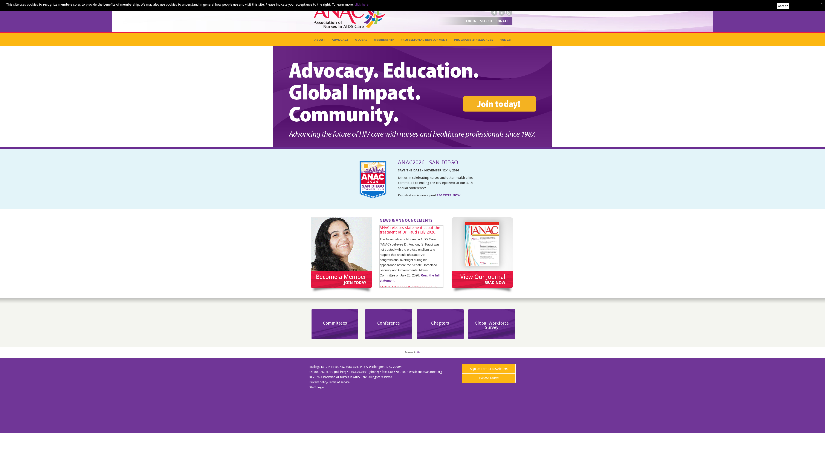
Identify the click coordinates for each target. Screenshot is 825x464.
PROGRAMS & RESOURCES (473, 40)
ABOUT (319, 40)
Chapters (440, 323)
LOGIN (471, 21)
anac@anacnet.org (430, 372)
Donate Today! (489, 378)
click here (361, 4)
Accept (783, 6)
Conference (388, 323)
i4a (418, 352)
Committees (335, 323)
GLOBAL (361, 40)
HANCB (505, 40)
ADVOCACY (340, 40)
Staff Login (316, 387)
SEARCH (486, 21)
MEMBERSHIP (384, 40)
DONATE (501, 21)
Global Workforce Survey (492, 325)
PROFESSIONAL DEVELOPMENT (424, 40)
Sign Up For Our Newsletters (488, 369)
